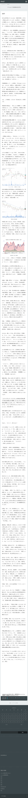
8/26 (1, 780)
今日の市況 (18, 697)
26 (2, 721)
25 (25, 719)
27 (6, 721)
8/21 (1, 790)
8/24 (1, 784)
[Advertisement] (14, 679)
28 (10, 721)
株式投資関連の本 (4, 755)
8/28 (1, 776)
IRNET (3, 2)
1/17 (3, 13)
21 (10, 719)
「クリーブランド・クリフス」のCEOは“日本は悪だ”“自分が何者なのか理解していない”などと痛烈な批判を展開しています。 (13, 400)
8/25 (1, 782)
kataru (24, 697)
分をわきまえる (3, 786)
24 (21, 719)
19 (2, 719)
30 (17, 721)
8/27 (1, 778)
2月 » (21, 724)
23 (17, 719)
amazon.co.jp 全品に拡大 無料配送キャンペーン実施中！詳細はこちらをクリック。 (13, 695)
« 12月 (6, 724)
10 (21, 714)
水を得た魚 (2, 788)
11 (25, 714)
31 (21, 721)
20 (6, 719)
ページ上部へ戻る (26, 796)
